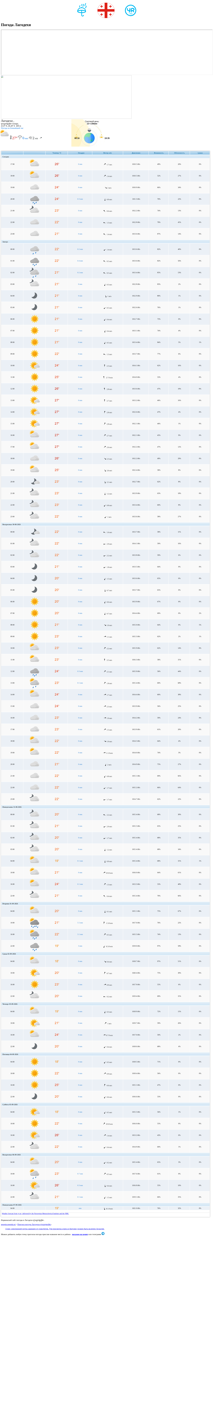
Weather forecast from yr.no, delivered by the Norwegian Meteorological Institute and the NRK (35, 1214)
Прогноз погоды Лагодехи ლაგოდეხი (34, 1224)
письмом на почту (80, 1234)
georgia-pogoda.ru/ (8, 1224)
